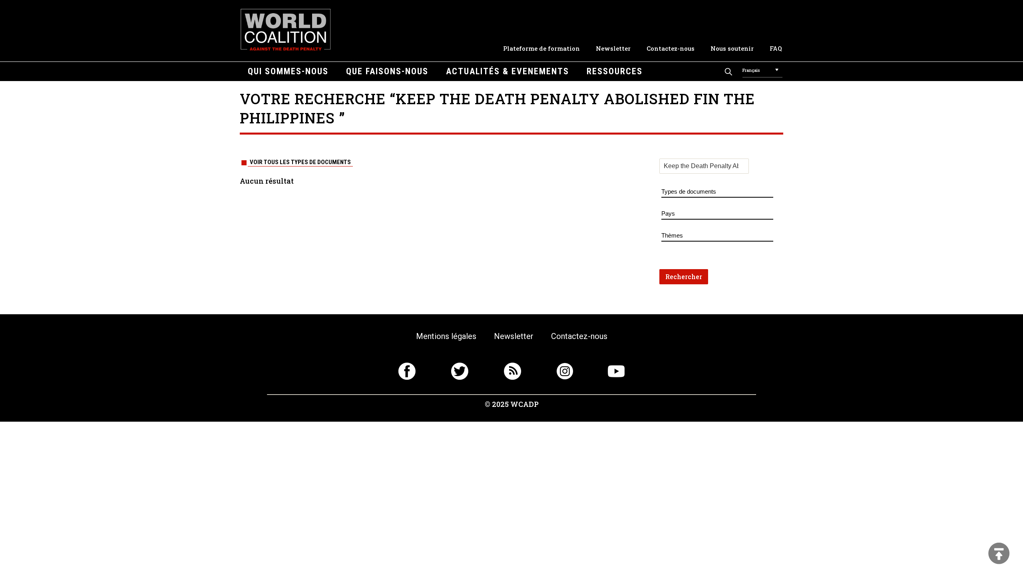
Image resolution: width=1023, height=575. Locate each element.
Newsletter (613, 48)
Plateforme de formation (541, 48)
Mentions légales (446, 336)
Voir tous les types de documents (300, 162)
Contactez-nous (671, 48)
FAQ (776, 48)
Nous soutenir (732, 48)
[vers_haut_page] (999, 554)
